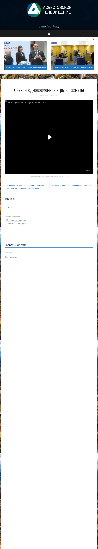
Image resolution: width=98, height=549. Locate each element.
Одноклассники (11, 257)
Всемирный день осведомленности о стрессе (70, 185)
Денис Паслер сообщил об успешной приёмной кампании (73, 67)
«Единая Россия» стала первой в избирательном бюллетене (26, 67)
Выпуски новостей (45, 177)
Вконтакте (9, 253)
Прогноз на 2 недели (16, 224)
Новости (57, 177)
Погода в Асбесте (12, 217)
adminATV (54, 95)
